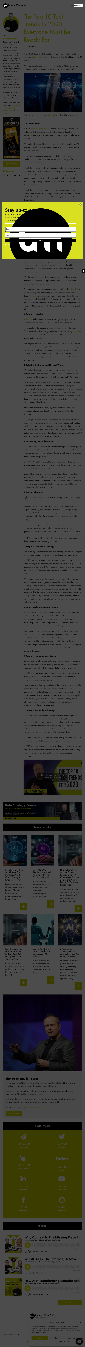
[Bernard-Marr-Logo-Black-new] (14, 4)
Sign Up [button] (40, 240)
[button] (80, 204)
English (77, 5)
